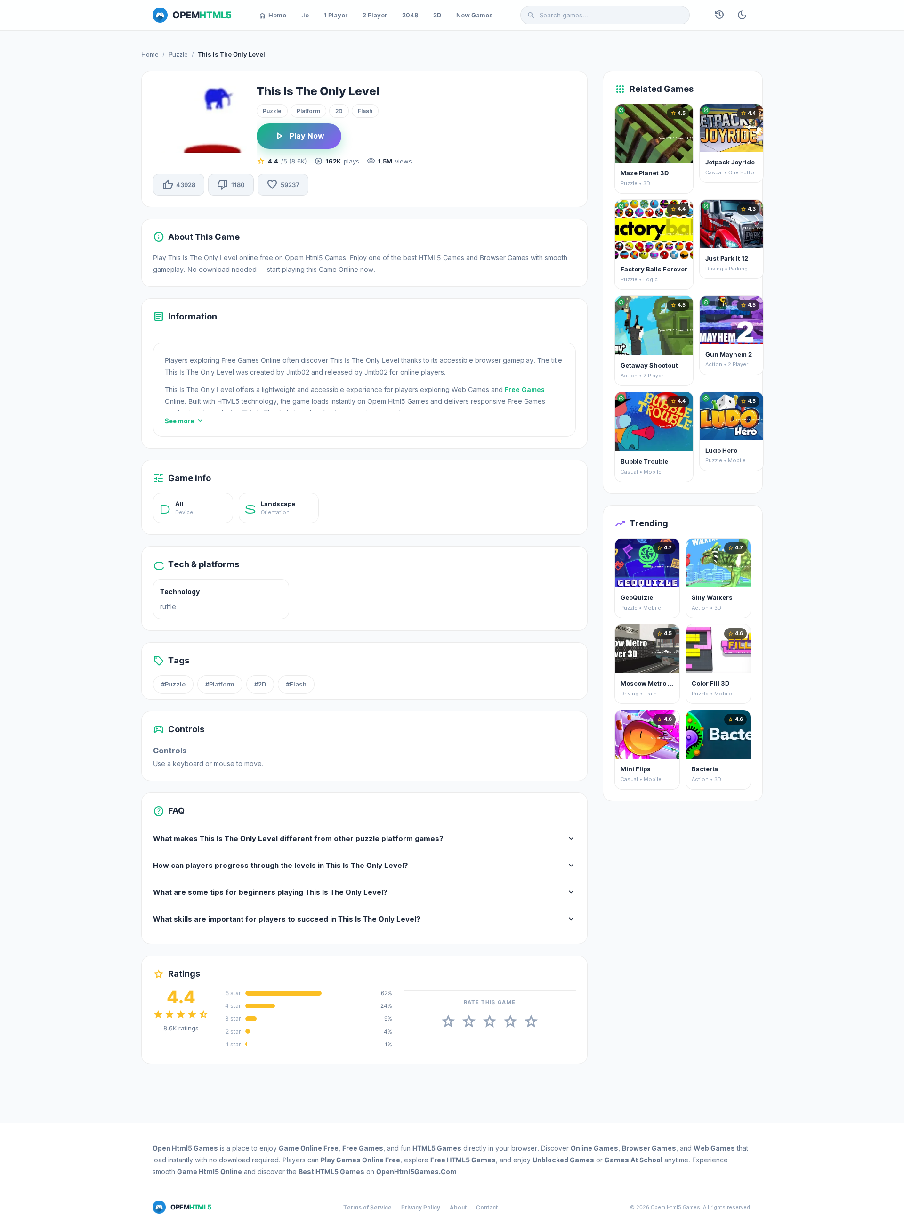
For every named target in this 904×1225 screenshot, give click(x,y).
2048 (410, 15)
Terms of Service (367, 1207)
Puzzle (178, 54)
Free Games (525, 389)
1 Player (335, 15)
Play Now (299, 136)
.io (305, 15)
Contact (487, 1207)
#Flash (296, 684)
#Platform (219, 684)
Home (272, 15)
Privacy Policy (420, 1207)
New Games (474, 15)
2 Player (375, 15)
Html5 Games (195, 1148)
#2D (260, 684)
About (458, 1207)
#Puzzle (173, 684)
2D (437, 15)
